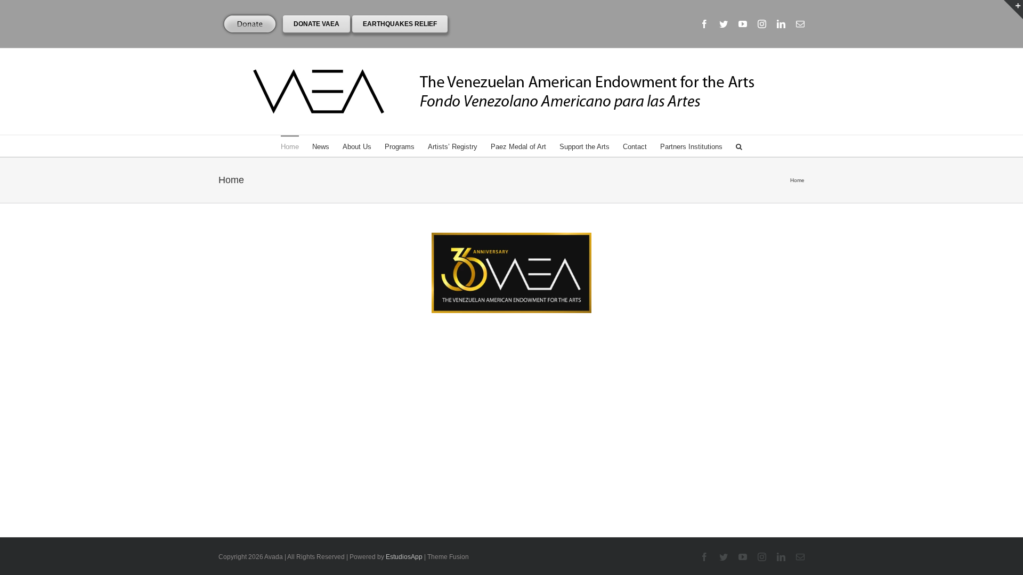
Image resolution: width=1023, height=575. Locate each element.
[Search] (739, 146)
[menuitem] (296, 146)
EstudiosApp (404, 557)
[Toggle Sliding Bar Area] (1013, 9)
